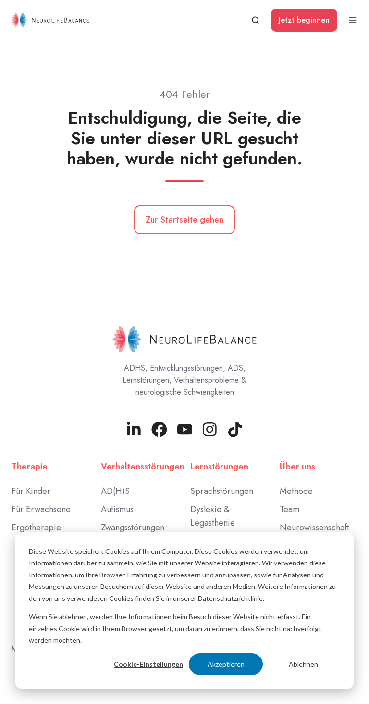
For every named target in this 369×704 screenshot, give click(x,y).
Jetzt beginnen (304, 19)
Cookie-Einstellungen (148, 664)
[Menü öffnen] (352, 20)
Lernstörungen (219, 466)
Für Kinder (31, 491)
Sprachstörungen (221, 491)
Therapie (30, 466)
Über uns (297, 466)
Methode (296, 491)
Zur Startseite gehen (184, 219)
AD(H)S (115, 491)
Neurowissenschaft (314, 527)
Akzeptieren (226, 664)
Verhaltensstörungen (142, 466)
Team (289, 509)
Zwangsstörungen (132, 527)
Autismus (117, 509)
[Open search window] (255, 20)
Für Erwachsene (41, 509)
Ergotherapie (36, 527)
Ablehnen (303, 664)
